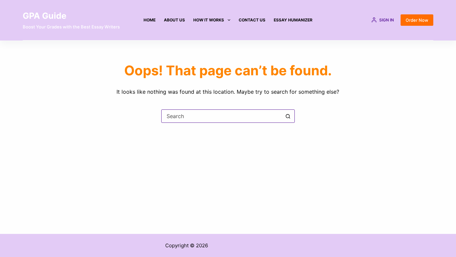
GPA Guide (44, 16)
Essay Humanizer (293, 19)
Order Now (417, 20)
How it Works (208, 19)
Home (150, 19)
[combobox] (222, 116)
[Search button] (288, 116)
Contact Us (252, 19)
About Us (174, 19)
